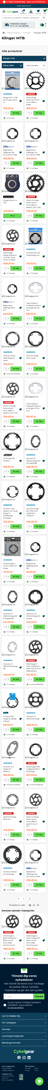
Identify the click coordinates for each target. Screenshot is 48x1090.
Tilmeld (39, 996)
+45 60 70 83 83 (6, 1068)
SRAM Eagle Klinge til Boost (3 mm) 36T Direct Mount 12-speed (10, 256)
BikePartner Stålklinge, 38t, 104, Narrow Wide (10, 152)
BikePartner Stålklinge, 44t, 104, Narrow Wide (33, 874)
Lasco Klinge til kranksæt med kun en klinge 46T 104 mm (33, 306)
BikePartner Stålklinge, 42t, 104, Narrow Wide (33, 152)
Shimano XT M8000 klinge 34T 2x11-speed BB (33, 460)
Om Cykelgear (9, 1022)
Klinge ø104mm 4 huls (10, 201)
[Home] (4, 33)
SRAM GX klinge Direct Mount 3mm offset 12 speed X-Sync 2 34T (33, 203)
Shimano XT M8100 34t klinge (33, 718)
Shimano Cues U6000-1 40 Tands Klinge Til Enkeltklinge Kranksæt (10, 513)
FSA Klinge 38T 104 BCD (9, 459)
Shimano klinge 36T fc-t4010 (32, 357)
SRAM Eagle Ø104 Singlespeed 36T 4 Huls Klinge (33, 769)
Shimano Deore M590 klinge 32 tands (9, 358)
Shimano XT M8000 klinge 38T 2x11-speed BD (10, 616)
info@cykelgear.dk (8, 1070)
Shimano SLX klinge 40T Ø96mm (8, 769)
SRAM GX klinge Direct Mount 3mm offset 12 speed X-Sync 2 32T (10, 409)
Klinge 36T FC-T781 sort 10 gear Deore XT (10, 100)
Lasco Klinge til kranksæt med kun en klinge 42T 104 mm (33, 407)
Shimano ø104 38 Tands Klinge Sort (33, 254)
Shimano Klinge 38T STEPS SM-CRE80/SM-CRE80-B (32, 512)
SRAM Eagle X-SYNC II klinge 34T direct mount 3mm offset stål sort (33, 667)
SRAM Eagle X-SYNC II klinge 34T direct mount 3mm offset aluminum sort (33, 940)
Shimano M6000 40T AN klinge (10, 873)
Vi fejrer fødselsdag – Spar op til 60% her (25, 2)
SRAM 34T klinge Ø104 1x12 (9, 818)
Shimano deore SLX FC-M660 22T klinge (10, 566)
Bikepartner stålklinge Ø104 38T (32, 566)
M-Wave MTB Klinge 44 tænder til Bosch (10, 719)
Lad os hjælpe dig (11, 1016)
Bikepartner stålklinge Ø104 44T (9, 308)
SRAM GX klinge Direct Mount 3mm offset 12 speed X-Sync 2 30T (32, 821)
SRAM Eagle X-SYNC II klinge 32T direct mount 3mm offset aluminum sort (10, 940)
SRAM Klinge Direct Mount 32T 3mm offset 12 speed (32, 101)
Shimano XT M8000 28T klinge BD (10, 666)
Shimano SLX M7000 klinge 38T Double (33, 616)
